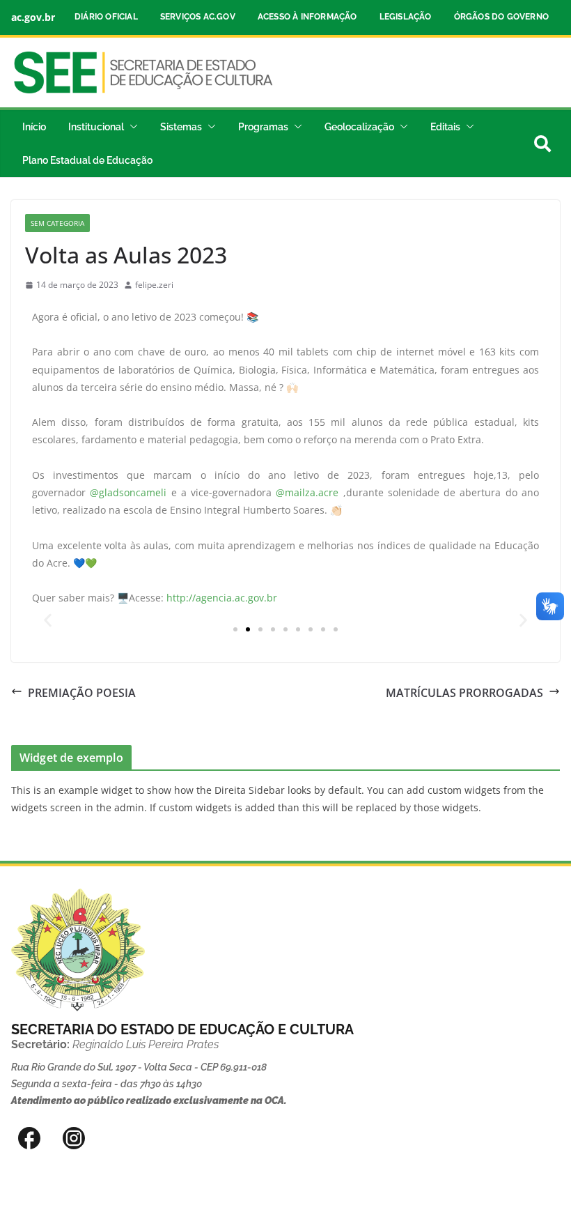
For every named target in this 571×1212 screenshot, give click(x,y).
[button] (131, 127)
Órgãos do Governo (501, 17)
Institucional (96, 126)
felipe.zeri (154, 285)
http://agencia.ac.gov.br (221, 597)
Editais (445, 126)
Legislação (406, 17)
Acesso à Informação (307, 17)
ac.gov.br (33, 17)
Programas (263, 126)
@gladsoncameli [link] (128, 492)
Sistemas (181, 126)
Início (34, 126)
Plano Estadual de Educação (87, 160)
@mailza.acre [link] (307, 492)
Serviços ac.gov (197, 17)
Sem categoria (57, 223)
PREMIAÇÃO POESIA (82, 692)
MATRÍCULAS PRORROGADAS (464, 692)
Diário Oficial (106, 17)
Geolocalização (359, 126)
